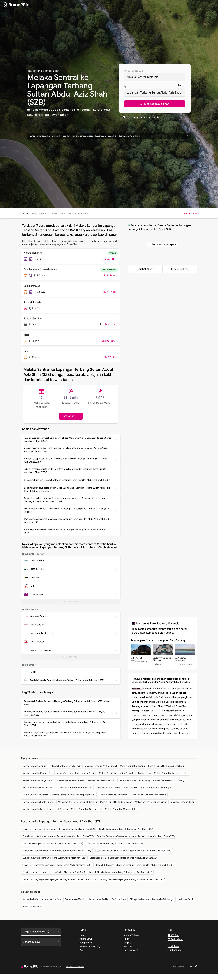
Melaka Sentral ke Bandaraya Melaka (148, 794)
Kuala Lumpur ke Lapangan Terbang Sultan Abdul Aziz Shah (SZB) (54, 857)
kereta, (98, 109)
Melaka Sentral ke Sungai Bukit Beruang (77, 801)
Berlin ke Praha (119, 899)
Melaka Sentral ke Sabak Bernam (76, 787)
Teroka (188, 213)
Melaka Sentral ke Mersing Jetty (121, 809)
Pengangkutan (39, 213)
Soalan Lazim (58, 213)
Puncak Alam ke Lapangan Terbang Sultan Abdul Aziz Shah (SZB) (120, 872)
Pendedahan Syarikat (75, 967)
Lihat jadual (68, 416)
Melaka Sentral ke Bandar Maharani (39, 787)
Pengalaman (86, 942)
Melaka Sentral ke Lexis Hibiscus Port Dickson (45, 809)
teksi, (108, 109)
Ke (125, 87)
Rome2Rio (137, 688)
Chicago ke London (139, 899)
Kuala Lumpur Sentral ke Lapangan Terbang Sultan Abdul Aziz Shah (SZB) (58, 836)
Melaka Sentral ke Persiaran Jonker (171, 773)
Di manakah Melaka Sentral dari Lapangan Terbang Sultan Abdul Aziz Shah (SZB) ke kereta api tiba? (64, 713)
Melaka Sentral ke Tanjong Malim (112, 787)
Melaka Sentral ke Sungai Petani (38, 780)
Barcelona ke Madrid (75, 899)
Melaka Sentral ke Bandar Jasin (66, 766)
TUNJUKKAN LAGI (72, 602)
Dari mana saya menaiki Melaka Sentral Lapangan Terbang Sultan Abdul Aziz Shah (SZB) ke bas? (66, 510)
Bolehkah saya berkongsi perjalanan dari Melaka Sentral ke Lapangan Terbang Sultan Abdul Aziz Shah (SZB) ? (65, 734)
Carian (24, 213)
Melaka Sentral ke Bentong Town (38, 801)
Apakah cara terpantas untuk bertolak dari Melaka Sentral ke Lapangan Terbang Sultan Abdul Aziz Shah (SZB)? (66, 450)
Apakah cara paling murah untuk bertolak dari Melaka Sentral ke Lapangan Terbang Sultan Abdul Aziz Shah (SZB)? (68, 439)
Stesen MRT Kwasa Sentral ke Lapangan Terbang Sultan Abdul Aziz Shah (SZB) (133, 850)
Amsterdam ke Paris (51, 899)
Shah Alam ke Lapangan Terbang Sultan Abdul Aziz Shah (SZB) (52, 843)
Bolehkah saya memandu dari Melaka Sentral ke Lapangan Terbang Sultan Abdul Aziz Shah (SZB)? (65, 724)
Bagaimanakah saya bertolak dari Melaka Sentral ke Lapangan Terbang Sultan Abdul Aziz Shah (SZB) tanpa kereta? (67, 489)
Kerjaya (127, 942)
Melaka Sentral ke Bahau (183, 801)
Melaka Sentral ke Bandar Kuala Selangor (151, 787)
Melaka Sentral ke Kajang (132, 766)
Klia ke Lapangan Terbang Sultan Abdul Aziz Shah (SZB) (126, 829)
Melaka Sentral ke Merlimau (101, 780)
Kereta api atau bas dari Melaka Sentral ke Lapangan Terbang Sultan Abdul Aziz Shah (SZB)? (65, 531)
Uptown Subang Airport (162, 659)
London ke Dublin (185, 899)
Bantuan (128, 946)
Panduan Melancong (90, 946)
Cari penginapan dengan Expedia (142, 117)
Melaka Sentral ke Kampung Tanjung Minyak (73, 794)
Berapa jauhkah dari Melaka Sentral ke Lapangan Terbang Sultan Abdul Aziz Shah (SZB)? (67, 480)
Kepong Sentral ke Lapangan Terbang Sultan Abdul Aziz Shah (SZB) (132, 879)
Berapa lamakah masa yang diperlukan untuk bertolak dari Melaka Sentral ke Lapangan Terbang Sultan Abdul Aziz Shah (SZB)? (66, 500)
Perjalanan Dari (134, 71)
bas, (58, 109)
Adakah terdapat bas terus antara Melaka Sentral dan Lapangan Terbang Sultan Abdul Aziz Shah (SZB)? (65, 460)
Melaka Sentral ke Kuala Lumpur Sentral (76, 773)
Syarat (181, 966)
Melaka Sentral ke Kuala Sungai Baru (166, 766)
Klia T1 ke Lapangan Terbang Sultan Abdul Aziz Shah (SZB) (114, 843)
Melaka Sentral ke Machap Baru (37, 773)
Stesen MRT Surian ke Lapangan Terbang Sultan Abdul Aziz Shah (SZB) (56, 850)
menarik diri (113, 136)
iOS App (174, 935)
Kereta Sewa (86, 938)
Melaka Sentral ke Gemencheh (86, 809)
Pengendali (83, 213)
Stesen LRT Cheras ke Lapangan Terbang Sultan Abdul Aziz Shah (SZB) (56, 865)
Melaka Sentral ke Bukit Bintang (134, 780)
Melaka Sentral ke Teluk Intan (113, 794)
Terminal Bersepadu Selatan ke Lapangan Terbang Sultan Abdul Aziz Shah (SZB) (136, 836)
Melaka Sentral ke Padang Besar (116, 801)
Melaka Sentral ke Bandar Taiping (151, 801)
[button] (154, 103)
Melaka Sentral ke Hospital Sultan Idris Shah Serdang (125, 773)
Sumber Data (174, 949)
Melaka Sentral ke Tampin (34, 766)
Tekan (126, 938)
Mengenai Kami (131, 934)
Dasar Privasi (129, 136)
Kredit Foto (173, 946)
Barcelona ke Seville (98, 899)
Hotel (82, 934)
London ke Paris (30, 899)
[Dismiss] (187, 136)
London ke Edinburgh (162, 899)
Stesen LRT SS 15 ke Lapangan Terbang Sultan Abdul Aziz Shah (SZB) (123, 857)
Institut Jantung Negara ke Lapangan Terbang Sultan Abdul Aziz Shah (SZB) (59, 879)
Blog (82, 950)
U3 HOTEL (136, 658)
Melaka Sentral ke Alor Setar (71, 780)
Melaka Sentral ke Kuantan (35, 794)
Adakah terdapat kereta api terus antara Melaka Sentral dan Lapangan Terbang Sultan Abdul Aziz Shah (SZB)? (65, 471)
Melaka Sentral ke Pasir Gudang (168, 780)
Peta (71, 213)
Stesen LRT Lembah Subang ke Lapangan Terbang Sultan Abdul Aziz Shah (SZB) (134, 865)
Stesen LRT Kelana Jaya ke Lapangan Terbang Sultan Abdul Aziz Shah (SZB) (59, 829)
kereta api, (46, 109)
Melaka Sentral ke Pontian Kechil (101, 766)
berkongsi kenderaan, (76, 109)
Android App (176, 939)
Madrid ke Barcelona (32, 906)
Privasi (174, 966)
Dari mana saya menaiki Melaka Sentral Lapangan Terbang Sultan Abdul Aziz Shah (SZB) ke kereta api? (66, 520)
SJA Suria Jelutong (180, 659)
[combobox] (154, 77)
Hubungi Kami (131, 950)
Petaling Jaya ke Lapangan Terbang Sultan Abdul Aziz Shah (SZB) (54, 872)
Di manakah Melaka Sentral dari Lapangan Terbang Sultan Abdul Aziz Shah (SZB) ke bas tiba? (66, 703)
